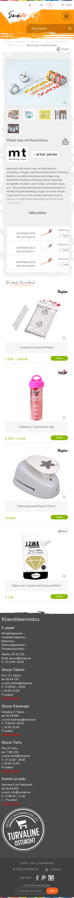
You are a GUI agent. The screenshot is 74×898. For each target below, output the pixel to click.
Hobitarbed (34, 41)
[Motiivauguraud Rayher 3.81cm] (64, 497)
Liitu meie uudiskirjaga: (37, 885)
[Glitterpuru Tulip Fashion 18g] (64, 417)
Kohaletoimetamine (13, 637)
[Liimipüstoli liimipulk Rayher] (64, 338)
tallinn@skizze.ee (21, 683)
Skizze (8, 41)
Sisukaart (55, 869)
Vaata (59, 358)
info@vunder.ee (20, 792)
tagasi (65, 49)
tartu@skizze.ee (20, 756)
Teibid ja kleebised (55, 41)
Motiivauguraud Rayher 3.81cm (37, 506)
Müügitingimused (12, 633)
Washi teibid (15, 45)
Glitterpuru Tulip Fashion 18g (36, 427)
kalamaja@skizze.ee (23, 720)
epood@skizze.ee (20, 658)
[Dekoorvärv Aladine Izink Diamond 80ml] (64, 576)
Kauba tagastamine (13, 645)
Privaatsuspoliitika (13, 649)
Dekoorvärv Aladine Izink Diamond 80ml (36, 586)
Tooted (20, 41)
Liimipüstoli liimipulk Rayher (36, 347)
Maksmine (8, 641)
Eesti (69, 5)
